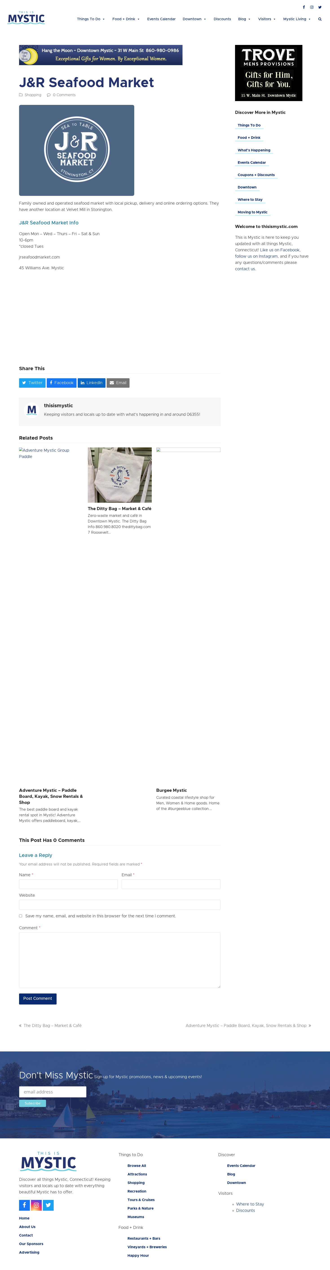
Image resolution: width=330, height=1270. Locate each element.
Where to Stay (250, 199)
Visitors (264, 19)
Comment (29, 928)
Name (26, 875)
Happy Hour (138, 1255)
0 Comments (64, 95)
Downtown (192, 19)
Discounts (222, 19)
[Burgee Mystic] (188, 616)
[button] (320, 19)
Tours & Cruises (141, 1200)
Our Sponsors (31, 1244)
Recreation (137, 1191)
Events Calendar (161, 19)
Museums (136, 1217)
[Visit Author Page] (32, 410)
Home (24, 1218)
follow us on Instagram (256, 256)
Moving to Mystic (253, 212)
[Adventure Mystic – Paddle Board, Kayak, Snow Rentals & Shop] (51, 616)
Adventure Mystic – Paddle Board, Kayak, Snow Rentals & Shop (51, 796)
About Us (27, 1227)
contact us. (245, 269)
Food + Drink (123, 19)
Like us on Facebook (279, 250)
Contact (26, 1235)
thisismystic (58, 405)
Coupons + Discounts (256, 175)
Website (27, 896)
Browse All (137, 1166)
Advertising (29, 1252)
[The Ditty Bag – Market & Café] (120, 475)
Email (128, 875)
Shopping (33, 95)
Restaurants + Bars (144, 1238)
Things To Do (88, 19)
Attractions (137, 1174)
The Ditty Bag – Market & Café (119, 509)
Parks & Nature (141, 1208)
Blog (242, 19)
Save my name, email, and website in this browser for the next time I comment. (100, 916)
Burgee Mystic (171, 790)
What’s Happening (254, 150)
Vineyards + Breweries (147, 1247)
